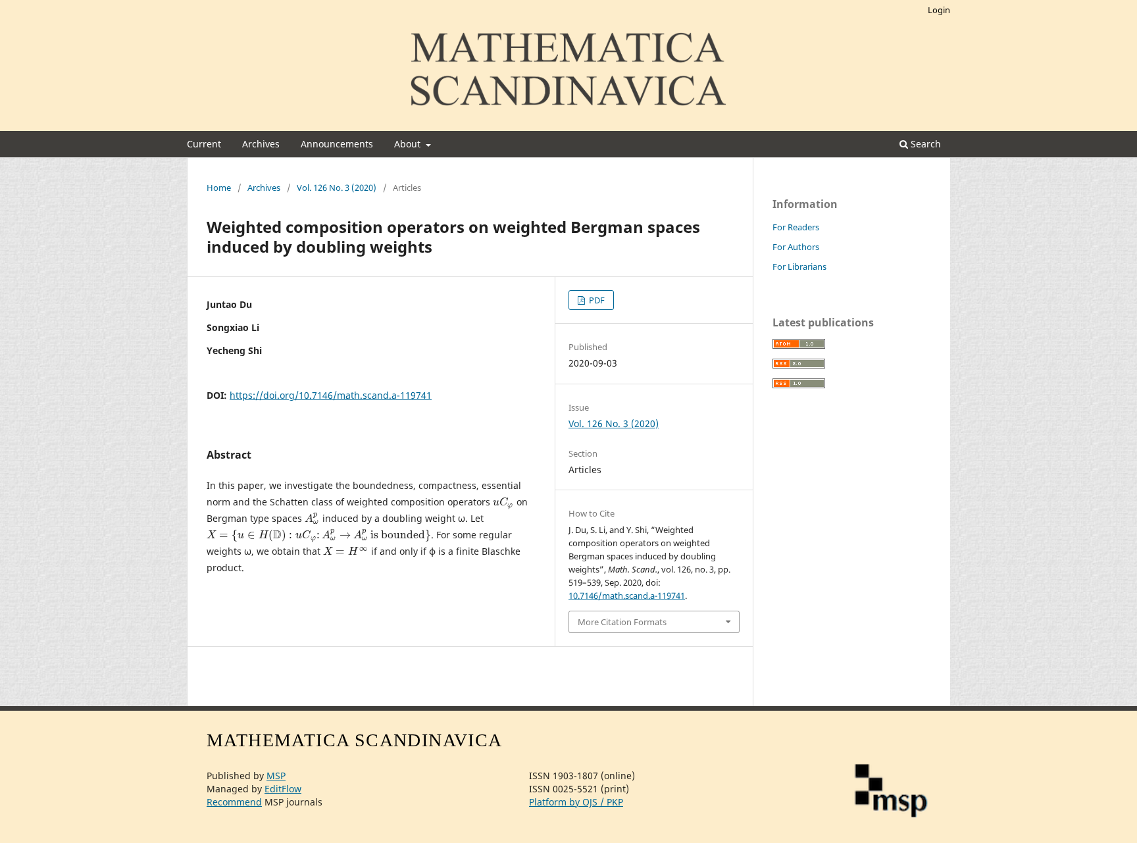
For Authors (795, 247)
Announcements (337, 144)
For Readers (795, 227)
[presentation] (503, 502)
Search (924, 144)
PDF (596, 300)
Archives (261, 144)
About (408, 144)
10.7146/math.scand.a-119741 (626, 595)
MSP (276, 775)
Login (939, 10)
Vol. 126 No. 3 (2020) (336, 187)
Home (219, 187)
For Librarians (799, 266)
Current (204, 144)
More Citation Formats (622, 622)
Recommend (234, 802)
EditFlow (283, 788)
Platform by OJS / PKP (576, 802)
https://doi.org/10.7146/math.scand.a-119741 (331, 395)
